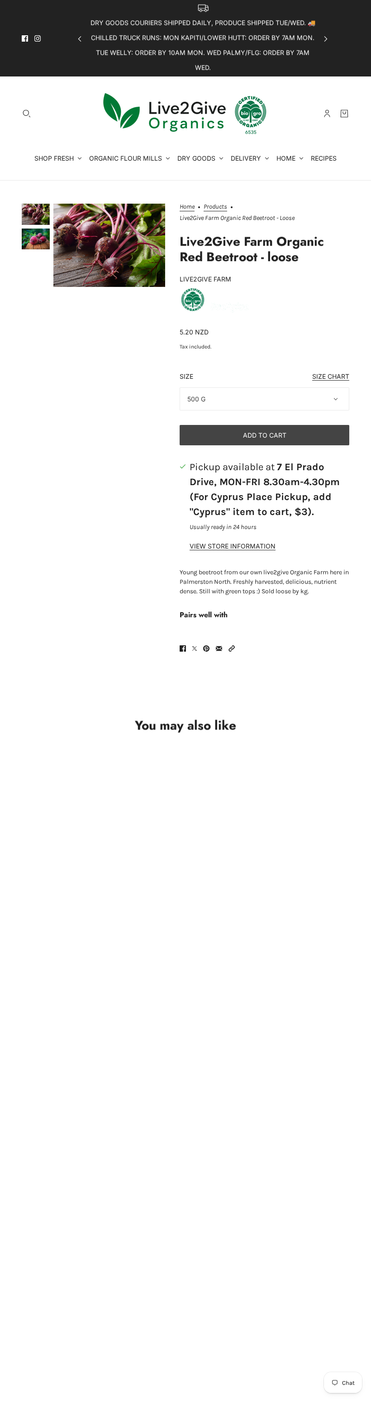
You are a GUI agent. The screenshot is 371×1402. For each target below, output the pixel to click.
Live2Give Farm (205, 279)
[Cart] (344, 114)
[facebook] (25, 38)
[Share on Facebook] (183, 648)
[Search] (27, 114)
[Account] (327, 114)
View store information (233, 546)
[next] (325, 38)
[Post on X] (194, 648)
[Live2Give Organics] (185, 113)
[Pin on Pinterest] (206, 648)
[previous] (79, 38)
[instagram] (38, 38)
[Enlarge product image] (109, 245)
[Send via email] (219, 648)
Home (187, 207)
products (215, 207)
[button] (232, 648)
